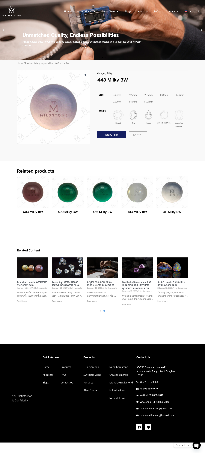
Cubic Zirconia (91, 367)
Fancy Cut (88, 382)
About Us (142, 11)
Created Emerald (118, 374)
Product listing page (35, 63)
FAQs (157, 11)
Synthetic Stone (92, 374)
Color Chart (108, 11)
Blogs (128, 11)
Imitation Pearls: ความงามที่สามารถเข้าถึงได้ (32, 283)
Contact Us (172, 11)
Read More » (22, 301)
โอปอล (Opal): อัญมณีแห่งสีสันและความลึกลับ (171, 283)
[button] (3, 30)
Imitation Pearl (117, 390)
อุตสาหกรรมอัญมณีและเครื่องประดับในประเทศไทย (101, 283)
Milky (50, 63)
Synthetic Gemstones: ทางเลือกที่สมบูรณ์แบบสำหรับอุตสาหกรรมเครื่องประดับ (136, 285)
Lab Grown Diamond (121, 382)
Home (67, 11)
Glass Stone (90, 390)
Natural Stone (117, 398)
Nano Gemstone (118, 367)
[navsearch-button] (198, 11)
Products (66, 367)
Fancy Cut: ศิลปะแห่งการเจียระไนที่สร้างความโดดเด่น (66, 283)
